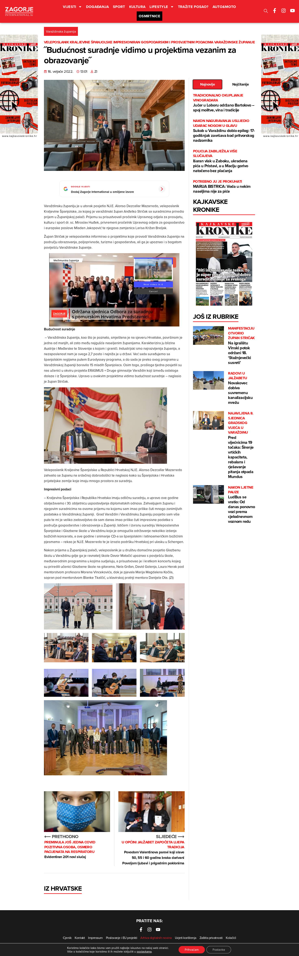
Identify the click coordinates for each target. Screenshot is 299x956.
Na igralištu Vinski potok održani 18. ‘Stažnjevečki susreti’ (241, 345)
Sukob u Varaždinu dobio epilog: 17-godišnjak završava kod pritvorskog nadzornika (224, 131)
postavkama (144, 951)
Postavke (219, 949)
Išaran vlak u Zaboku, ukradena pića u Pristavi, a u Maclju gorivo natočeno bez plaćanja (220, 161)
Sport (119, 6)
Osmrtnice (149, 16)
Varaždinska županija (61, 31)
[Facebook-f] (274, 10)
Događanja (97, 6)
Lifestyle (159, 6)
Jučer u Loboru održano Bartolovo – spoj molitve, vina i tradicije (223, 103)
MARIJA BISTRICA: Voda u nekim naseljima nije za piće (222, 186)
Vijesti (69, 6)
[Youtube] (292, 10)
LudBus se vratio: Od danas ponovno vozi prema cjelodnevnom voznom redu (241, 504)
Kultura (137, 6)
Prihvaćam (192, 949)
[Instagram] (283, 10)
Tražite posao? (193, 6)
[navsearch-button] (266, 11)
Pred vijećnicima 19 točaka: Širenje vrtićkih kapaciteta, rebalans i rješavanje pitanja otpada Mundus (240, 445)
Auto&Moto (224, 6)
